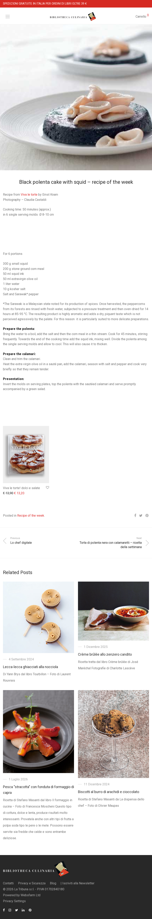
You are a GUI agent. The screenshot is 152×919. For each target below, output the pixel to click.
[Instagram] (10, 910)
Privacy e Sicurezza (32, 883)
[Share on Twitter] (140, 516)
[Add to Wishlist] (47, 487)
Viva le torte (29, 194)
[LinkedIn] (23, 910)
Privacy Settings (14, 901)
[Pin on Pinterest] (147, 516)
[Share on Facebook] (135, 516)
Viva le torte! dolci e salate (21, 488)
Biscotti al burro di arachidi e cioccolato (108, 792)
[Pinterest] (30, 910)
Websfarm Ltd (30, 895)
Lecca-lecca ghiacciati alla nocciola (30, 667)
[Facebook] (4, 910)
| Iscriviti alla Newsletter (77, 883)
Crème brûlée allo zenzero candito (105, 654)
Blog (53, 883)
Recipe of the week (30, 515)
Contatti (8, 883)
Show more (9, 493)
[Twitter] (16, 910)
